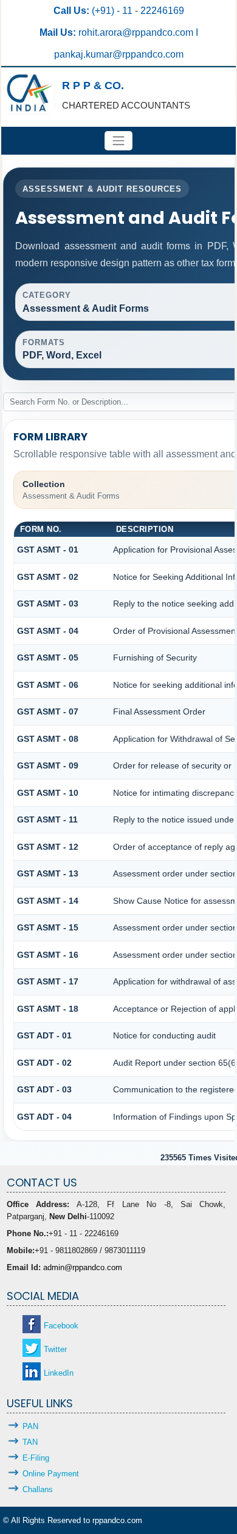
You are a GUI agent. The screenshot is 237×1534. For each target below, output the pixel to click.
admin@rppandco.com (82, 1267)
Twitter (55, 1349)
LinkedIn (59, 1373)
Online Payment (50, 1473)
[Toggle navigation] (118, 141)
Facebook (61, 1325)
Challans (37, 1489)
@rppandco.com (159, 32)
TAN (30, 1442)
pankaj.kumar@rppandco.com (119, 54)
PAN (30, 1426)
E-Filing (35, 1457)
